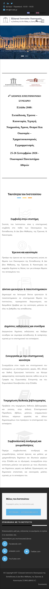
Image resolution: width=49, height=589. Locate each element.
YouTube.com (14, 559)
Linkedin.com (14, 551)
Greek (32, 13)
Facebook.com (15, 544)
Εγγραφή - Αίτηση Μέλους (23, 512)
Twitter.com (35, 551)
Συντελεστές (42, 584)
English (42, 13)
